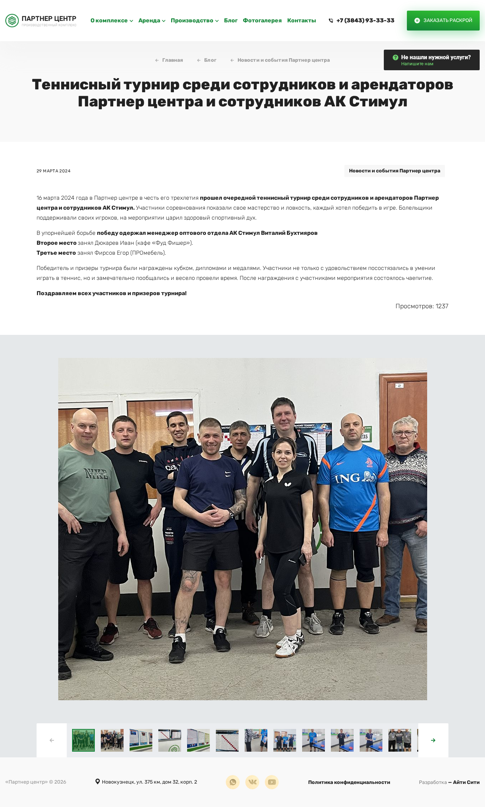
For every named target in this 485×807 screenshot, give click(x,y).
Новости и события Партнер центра (284, 60)
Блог (231, 20)
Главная (172, 60)
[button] (433, 740)
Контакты (301, 20)
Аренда (149, 20)
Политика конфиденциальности (349, 782)
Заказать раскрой (448, 20)
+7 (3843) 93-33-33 (365, 20)
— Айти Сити (449, 782)
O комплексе (109, 20)
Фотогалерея (262, 20)
